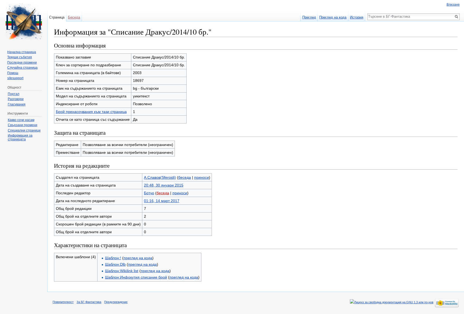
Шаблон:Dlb (115, 264)
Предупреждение (116, 302)
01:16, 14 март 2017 (161, 201)
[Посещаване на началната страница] (23, 21)
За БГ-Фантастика (89, 302)
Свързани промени (22, 125)
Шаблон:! (113, 258)
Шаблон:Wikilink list (121, 271)
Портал (13, 94)
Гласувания (17, 104)
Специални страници (24, 130)
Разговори (16, 99)
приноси (201, 177)
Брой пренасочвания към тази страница (91, 111)
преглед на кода (138, 258)
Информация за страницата (20, 137)
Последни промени (22, 62)
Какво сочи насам (21, 120)
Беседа (74, 17)
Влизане (453, 4)
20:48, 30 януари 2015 (163, 185)
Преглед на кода (332, 17)
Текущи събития (19, 57)
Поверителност (63, 302)
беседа (184, 177)
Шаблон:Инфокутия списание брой (136, 277)
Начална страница (21, 52)
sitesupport (15, 78)
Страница (56, 17)
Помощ (12, 73)
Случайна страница (22, 68)
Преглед (309, 17)
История (356, 17)
